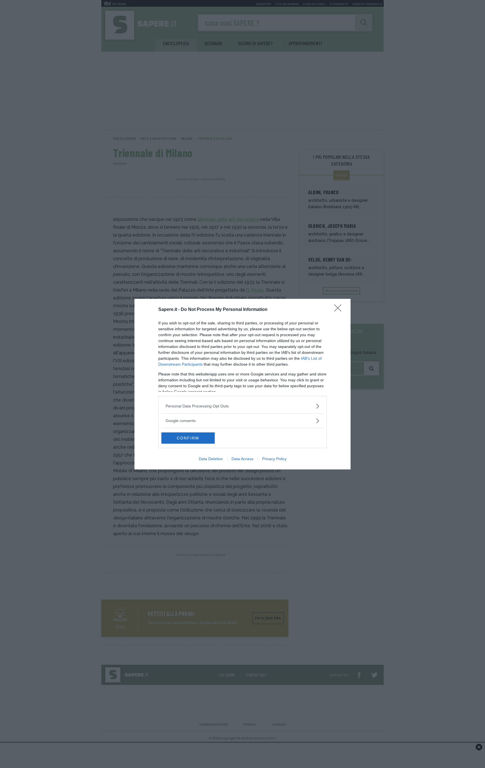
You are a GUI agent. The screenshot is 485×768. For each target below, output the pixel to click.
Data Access (242, 459)
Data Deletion (211, 459)
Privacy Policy (274, 459)
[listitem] (242, 406)
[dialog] (242, 384)
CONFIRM (188, 438)
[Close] (339, 309)
